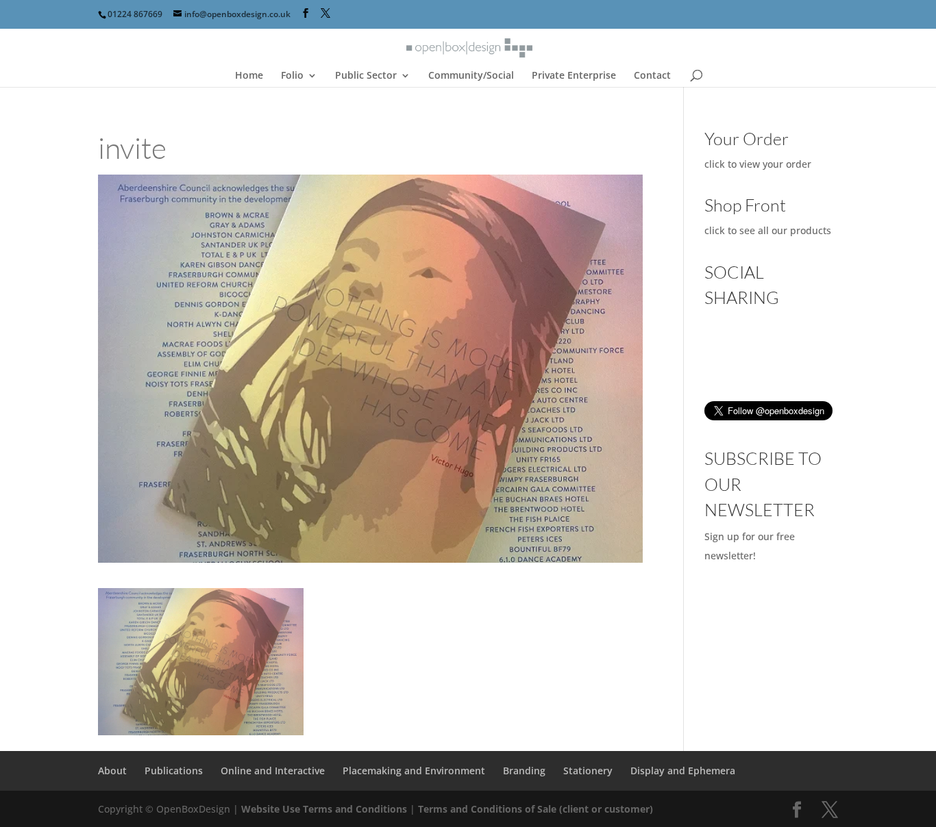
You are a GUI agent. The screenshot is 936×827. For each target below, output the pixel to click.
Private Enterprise (574, 76)
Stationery (588, 770)
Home (249, 76)
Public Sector (366, 76)
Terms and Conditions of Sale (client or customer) (535, 808)
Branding (524, 770)
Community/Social (471, 76)
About (112, 770)
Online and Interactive (273, 770)
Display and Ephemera (682, 770)
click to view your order (757, 163)
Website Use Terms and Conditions (325, 808)
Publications (174, 770)
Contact (652, 76)
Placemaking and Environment (414, 770)
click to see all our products (767, 230)
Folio (292, 76)
